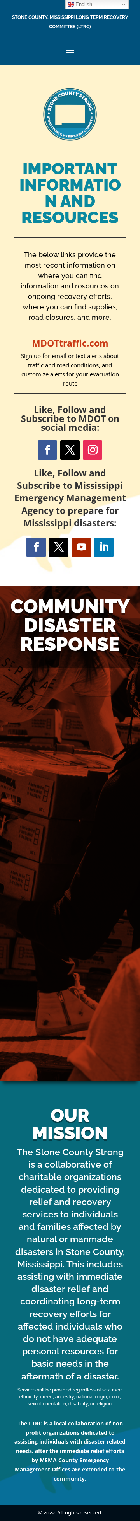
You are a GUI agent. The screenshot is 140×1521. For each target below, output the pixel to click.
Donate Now (70, 967)
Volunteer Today (70, 856)
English (83, 4)
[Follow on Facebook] (47, 450)
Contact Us (70, 754)
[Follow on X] (70, 450)
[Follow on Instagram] (92, 450)
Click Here (70, 1061)
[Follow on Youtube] (81, 547)
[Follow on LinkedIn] (104, 547)
